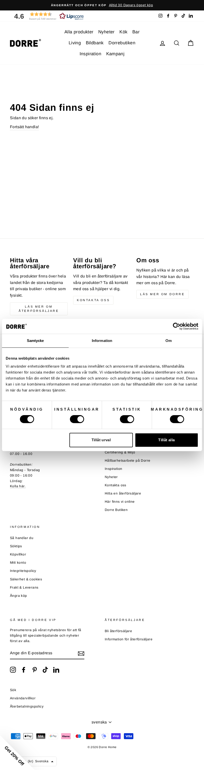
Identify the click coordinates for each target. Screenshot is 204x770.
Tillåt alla (166, 440)
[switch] (77, 419)
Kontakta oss (93, 300)
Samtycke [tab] (35, 340)
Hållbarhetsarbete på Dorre (127, 460)
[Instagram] (13, 670)
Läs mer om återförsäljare (39, 309)
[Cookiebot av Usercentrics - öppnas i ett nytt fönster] (176, 326)
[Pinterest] (35, 670)
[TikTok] (45, 670)
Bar (136, 31)
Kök (123, 31)
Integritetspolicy (23, 571)
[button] (47, 16)
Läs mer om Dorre (162, 294)
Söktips (16, 546)
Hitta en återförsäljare (123, 493)
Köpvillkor (18, 554)
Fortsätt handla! (24, 127)
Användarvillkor (23, 698)
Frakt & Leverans (24, 587)
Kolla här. (18, 486)
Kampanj (115, 53)
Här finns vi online (120, 501)
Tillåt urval (101, 440)
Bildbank (95, 42)
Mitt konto (18, 562)
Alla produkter (79, 31)
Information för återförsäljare (129, 639)
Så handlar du (21, 538)
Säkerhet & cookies (26, 579)
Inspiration (90, 53)
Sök (13, 690)
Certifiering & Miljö (120, 452)
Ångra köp (18, 596)
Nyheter (106, 31)
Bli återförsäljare (118, 631)
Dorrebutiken (121, 42)
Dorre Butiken (116, 510)
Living (75, 42)
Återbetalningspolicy (27, 706)
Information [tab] (102, 340)
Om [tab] (168, 340)
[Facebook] (24, 670)
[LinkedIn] (56, 670)
